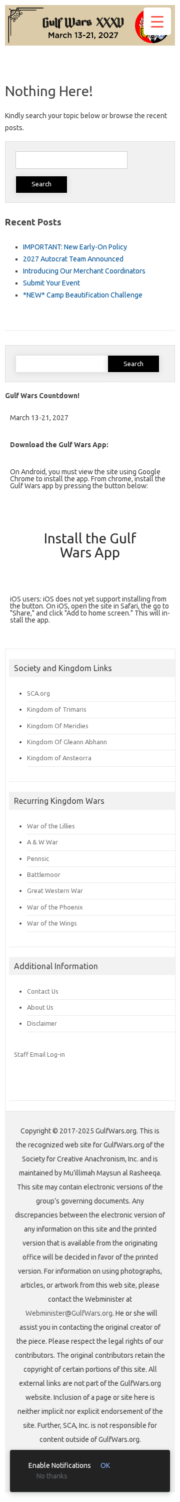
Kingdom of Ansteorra (59, 757)
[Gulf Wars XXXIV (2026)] (90, 43)
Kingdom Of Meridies (57, 725)
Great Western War (55, 890)
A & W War (42, 841)
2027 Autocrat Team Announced (73, 259)
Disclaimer (42, 1023)
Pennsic (38, 858)
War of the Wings (52, 923)
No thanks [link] (52, 1476)
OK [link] (105, 1465)
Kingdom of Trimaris (56, 709)
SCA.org (38, 693)
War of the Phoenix (55, 907)
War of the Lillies (51, 825)
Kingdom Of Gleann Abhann (67, 741)
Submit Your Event (51, 283)
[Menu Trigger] (157, 21)
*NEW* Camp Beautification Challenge (82, 295)
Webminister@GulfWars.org (69, 1313)
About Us (40, 1007)
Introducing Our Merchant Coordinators (84, 271)
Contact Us (42, 991)
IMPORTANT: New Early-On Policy (75, 247)
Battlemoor (43, 874)
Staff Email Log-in (39, 1054)
